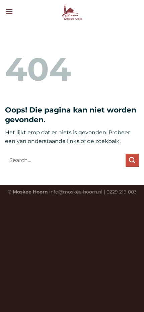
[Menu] (9, 11)
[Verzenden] (132, 160)
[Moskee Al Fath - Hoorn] (72, 11)
